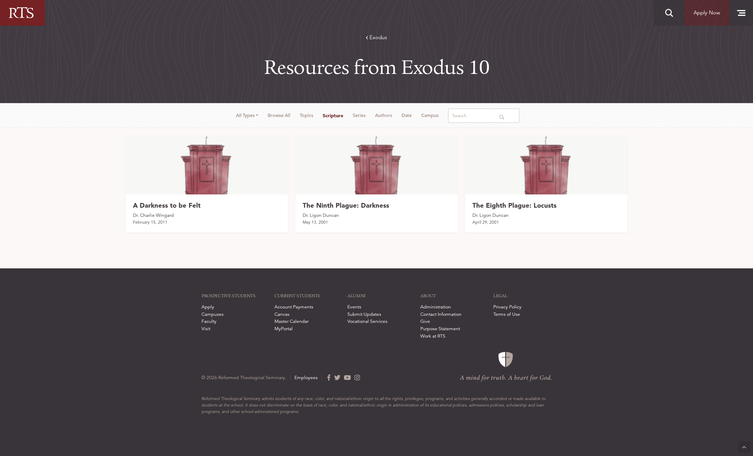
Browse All (279, 115)
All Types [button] (245, 115)
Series (359, 115)
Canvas (281, 314)
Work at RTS (432, 336)
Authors (383, 115)
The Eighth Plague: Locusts (514, 205)
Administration (435, 307)
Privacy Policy (507, 307)
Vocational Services (367, 321)
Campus (430, 115)
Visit (205, 329)
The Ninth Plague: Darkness (346, 205)
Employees (306, 378)
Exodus (377, 37)
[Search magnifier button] (669, 13)
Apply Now (707, 12)
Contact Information (441, 314)
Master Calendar (291, 321)
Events (354, 307)
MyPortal (283, 329)
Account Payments (293, 307)
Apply (207, 307)
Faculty (208, 321)
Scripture (333, 115)
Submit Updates (364, 314)
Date (407, 115)
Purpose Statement (440, 329)
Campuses (212, 314)
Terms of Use (506, 314)
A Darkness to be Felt (167, 205)
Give (425, 321)
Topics (306, 115)
